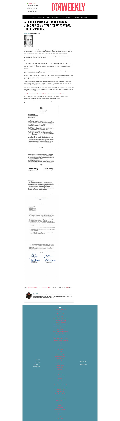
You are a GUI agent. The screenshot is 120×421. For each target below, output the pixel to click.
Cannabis (68, 17)
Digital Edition (84, 17)
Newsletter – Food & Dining (60, 393)
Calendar (60, 343)
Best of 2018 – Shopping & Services (61, 324)
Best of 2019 (60, 329)
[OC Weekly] (31, 3)
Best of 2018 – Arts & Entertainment (60, 318)
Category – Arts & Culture (60, 356)
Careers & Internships (60, 354)
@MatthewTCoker (46, 287)
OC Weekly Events (60, 400)
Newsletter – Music (61, 395)
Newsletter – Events (61, 389)
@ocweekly (66, 287)
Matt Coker (27, 33)
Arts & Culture (55, 17)
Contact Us (37, 362)
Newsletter (60, 380)
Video (60, 416)
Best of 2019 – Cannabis (61, 333)
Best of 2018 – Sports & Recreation (61, 327)
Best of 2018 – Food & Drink (60, 322)
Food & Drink (41, 17)
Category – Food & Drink (60, 362)
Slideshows (76, 17)
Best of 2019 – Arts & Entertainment (60, 331)
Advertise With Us (60, 311)
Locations (61, 347)
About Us (38, 359)
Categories (61, 344)
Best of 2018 (60, 316)
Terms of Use (37, 364)
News (33, 17)
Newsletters (60, 383)
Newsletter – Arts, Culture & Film (60, 384)
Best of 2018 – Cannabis (61, 320)
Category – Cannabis (60, 358)
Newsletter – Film (60, 391)
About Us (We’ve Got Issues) (60, 309)
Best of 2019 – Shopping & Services (61, 338)
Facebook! (26, 289)
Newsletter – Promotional (61, 398)
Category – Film (60, 360)
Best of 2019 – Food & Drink (60, 335)
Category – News (60, 367)
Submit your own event (60, 409)
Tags (61, 351)
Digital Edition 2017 (61, 375)
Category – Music (60, 365)
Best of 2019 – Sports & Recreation (61, 340)
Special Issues (60, 407)
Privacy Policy (36, 367)
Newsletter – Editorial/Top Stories (60, 387)
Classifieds (60, 369)
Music (48, 17)
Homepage (60, 378)
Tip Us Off (60, 414)
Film (63, 17)
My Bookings (60, 349)
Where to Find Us (60, 418)
